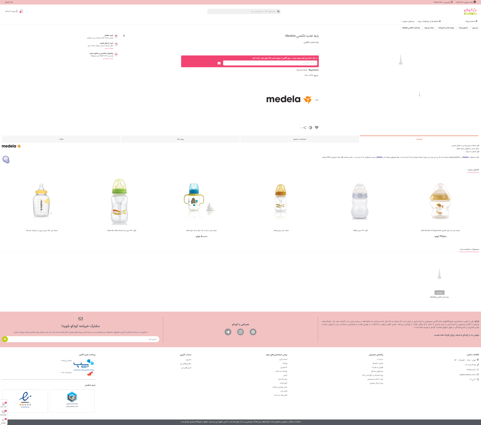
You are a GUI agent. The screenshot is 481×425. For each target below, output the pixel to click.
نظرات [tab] (61, 139)
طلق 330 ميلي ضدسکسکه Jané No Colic (121, 230)
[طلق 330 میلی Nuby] (360, 201)
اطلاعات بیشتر (109, 48)
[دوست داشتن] (316, 128)
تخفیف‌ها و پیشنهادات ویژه (428, 21)
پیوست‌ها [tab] (180, 139)
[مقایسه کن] (310, 128)
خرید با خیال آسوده (106, 43)
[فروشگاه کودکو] (470, 11)
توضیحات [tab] (419, 139)
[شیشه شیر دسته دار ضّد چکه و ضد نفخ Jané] (201, 201)
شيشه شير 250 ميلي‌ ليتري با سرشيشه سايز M (42, 230)
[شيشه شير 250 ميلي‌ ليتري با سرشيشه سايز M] (42, 201)
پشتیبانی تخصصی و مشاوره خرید (101, 53)
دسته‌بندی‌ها (470, 21)
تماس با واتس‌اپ (108, 58)
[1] (5, 339)
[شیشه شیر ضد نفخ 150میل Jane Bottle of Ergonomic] (440, 201)
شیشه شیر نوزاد (301, 70)
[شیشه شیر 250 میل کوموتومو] (124, 36)
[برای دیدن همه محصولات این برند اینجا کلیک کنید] (266, 100)
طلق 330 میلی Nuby (360, 230)
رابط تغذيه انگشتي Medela (439, 297)
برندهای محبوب (408, 21)
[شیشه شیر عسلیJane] (281, 201)
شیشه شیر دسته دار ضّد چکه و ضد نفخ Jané (201, 230)
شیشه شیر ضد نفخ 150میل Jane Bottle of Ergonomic (440, 230)
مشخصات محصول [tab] (299, 139)
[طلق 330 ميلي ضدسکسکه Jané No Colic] (121, 201)
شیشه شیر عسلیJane (281, 230)
